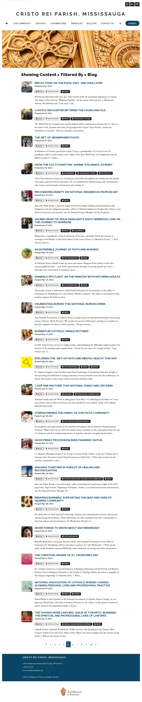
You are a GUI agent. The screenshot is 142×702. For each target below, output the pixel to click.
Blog (40, 91)
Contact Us (107, 23)
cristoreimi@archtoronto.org (33, 670)
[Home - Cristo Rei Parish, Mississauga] (6, 24)
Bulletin (91, 23)
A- (132, 4)
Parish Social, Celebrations (87, 394)
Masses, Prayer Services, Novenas (77, 624)
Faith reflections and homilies (76, 421)
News (66, 91)
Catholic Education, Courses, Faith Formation (82, 479)
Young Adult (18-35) (81, 118)
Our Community (22, 23)
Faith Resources (70, 258)
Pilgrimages (69, 173)
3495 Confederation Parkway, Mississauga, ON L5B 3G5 (42, 663)
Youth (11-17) (105, 173)
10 (91, 644)
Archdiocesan (53, 91)
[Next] (96, 644)
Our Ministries (58, 23)
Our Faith (41, 23)
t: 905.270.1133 (28, 667)
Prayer (95, 367)
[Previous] (46, 644)
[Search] (120, 24)
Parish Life (76, 23)
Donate (132, 23)
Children (67, 394)
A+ (127, 4)
